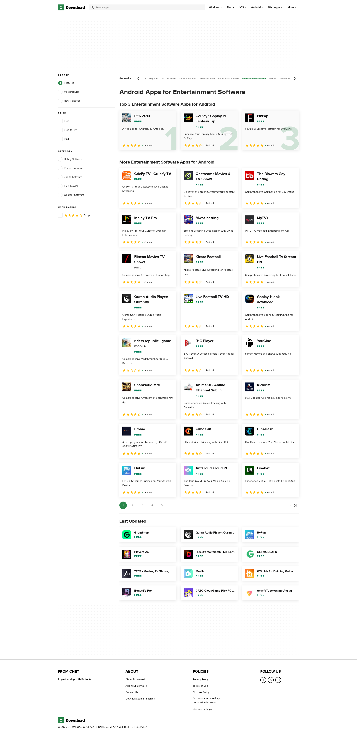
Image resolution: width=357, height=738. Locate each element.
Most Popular (71, 91)
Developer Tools (207, 78)
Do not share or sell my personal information (206, 700)
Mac (229, 7)
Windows (214, 7)
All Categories (151, 78)
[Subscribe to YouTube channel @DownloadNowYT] (278, 680)
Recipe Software (73, 168)
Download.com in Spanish (140, 698)
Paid (66, 138)
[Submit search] (92, 7)
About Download (135, 679)
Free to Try (70, 130)
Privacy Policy (200, 679)
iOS (241, 7)
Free (66, 121)
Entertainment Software (254, 78)
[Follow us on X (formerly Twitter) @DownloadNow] (271, 680)
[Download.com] (71, 7)
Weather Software (74, 194)
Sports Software (73, 177)
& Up (87, 215)
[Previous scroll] (138, 78)
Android (256, 7)
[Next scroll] (294, 78)
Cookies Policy (201, 692)
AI (163, 78)
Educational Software (228, 78)
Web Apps (274, 7)
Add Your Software (136, 685)
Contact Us (132, 692)
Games (272, 78)
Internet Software (288, 78)
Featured (69, 82)
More (291, 7)
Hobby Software (73, 159)
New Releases (72, 100)
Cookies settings (202, 708)
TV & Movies (71, 186)
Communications (187, 78)
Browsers (171, 78)
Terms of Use (200, 685)
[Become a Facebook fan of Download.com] (263, 680)
